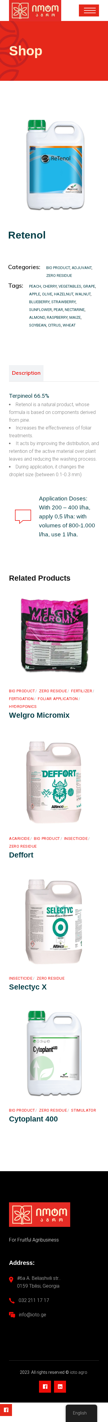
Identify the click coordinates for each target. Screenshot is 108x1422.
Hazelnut (63, 294)
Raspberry (57, 317)
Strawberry (63, 302)
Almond (37, 317)
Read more (33, 673)
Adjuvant (82, 267)
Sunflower (40, 309)
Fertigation (21, 698)
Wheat (69, 325)
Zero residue (59, 275)
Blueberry (39, 302)
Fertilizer (81, 691)
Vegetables (69, 286)
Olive (47, 294)
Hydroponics (23, 706)
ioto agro (79, 1372)
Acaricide (19, 838)
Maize (75, 317)
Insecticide (76, 838)
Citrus (54, 325)
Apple (34, 294)
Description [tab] (26, 372)
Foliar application (58, 698)
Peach (35, 286)
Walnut (83, 294)
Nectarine (75, 309)
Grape (89, 286)
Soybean (37, 325)
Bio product (58, 267)
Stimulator (83, 1110)
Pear (58, 309)
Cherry (50, 286)
